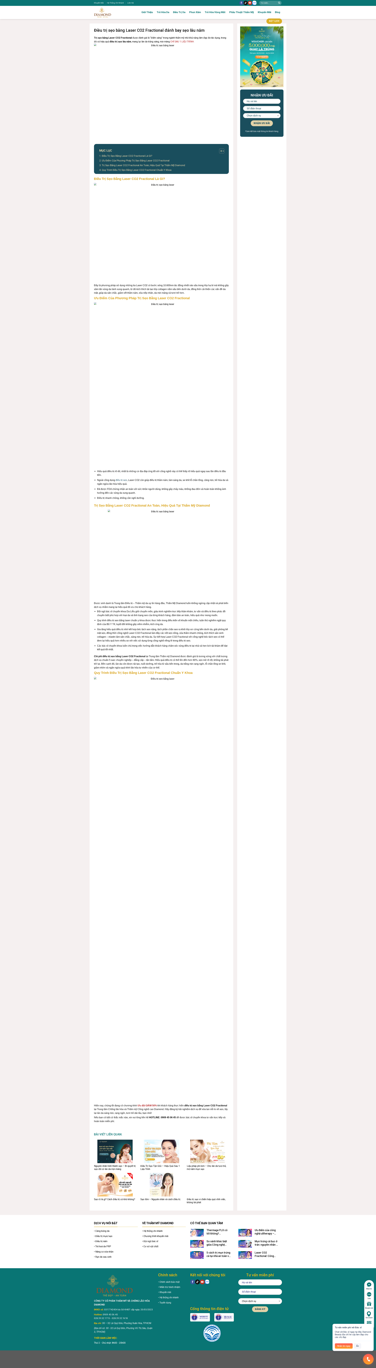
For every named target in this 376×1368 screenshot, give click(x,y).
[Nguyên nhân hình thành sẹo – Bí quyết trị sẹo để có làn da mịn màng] (115, 1151)
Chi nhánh (369, 1318)
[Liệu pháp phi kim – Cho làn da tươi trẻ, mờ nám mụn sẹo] (208, 1151)
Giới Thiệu (147, 12)
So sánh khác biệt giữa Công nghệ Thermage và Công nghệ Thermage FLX (218, 1243)
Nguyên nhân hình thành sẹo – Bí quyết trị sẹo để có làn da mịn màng (115, 1167)
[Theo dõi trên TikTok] (246, 3)
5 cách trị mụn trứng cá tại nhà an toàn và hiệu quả (218, 1254)
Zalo (369, 1298)
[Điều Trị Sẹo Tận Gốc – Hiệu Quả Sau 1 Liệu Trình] (161, 1151)
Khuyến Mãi (99, 3)
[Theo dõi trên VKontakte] (254, 3)
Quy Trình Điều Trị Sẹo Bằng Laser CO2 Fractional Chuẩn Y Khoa (136, 169)
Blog (277, 12)
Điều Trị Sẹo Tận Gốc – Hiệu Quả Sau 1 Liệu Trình (160, 1167)
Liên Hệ (130, 3)
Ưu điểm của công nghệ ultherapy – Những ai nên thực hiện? (265, 1232)
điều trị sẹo (121, 480)
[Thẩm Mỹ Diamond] (111, 12)
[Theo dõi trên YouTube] (250, 3)
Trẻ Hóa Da (163, 12)
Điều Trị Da (179, 12)
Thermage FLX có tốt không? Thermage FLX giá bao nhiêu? (217, 1232)
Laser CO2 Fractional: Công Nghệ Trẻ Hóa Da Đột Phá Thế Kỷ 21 (267, 1254)
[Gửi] (279, 3)
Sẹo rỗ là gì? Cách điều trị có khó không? (114, 1199)
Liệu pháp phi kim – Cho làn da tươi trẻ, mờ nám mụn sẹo (206, 1167)
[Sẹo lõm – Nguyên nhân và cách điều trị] (161, 1184)
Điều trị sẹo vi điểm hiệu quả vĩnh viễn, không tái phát (206, 1201)
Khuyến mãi (369, 1308)
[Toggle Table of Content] (220, 151)
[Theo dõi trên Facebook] (241, 3)
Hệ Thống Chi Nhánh (115, 3)
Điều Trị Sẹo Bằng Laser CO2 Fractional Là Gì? (127, 155)
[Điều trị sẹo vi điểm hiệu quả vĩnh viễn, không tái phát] (208, 1184)
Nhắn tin (369, 1289)
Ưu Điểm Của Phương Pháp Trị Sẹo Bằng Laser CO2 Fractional (135, 160)
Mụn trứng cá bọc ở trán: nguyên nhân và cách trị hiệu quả (267, 1243)
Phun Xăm (195, 12)
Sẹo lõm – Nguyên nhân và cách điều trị (160, 1199)
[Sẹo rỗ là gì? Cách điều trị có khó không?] (115, 1184)
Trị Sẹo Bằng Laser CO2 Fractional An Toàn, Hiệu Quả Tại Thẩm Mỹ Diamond (143, 165)
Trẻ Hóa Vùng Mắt (215, 12)
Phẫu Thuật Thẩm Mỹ (241, 12)
